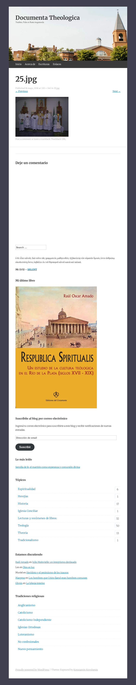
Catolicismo (25, 612)
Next (117, 91)
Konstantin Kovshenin (85, 669)
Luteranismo (26, 634)
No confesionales (28, 641)
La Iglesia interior (35, 583)
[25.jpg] (41, 135)
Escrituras (44, 64)
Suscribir (25, 447)
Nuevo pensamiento (30, 649)
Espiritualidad (26, 489)
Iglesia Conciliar (28, 511)
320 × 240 (46, 88)
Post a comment (23, 139)
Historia (23, 503)
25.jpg (56, 88)
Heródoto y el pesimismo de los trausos (47, 572)
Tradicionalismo (28, 540)
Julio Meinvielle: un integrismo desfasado (54, 562)
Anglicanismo (26, 605)
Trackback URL (58, 139)
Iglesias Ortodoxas (29, 627)
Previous (21, 91)
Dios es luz (28, 567)
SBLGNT (32, 269)
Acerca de (30, 64)
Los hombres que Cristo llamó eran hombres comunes (58, 577)
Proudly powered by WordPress (32, 669)
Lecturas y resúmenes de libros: (37, 518)
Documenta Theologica (47, 18)
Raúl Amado (22, 562)
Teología (23, 525)
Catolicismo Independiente (34, 619)
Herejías (23, 496)
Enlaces (57, 64)
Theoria (23, 532)
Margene (20, 577)
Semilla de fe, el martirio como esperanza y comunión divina (47, 467)
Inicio (18, 64)
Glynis (18, 583)
